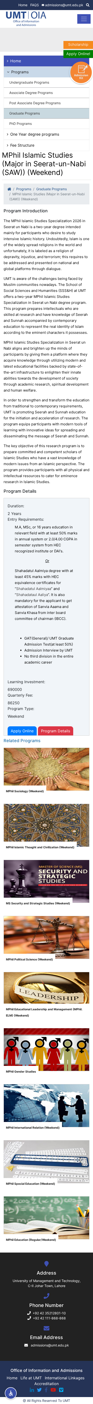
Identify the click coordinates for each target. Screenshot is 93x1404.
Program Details (55, 730)
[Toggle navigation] (84, 19)
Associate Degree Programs (31, 93)
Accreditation (46, 1383)
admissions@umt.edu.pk (64, 5)
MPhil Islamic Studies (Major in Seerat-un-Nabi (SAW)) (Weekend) (47, 196)
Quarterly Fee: (20, 695)
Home (22, 5)
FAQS (34, 5)
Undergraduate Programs (29, 82)
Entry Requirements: (26, 519)
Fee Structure (22, 145)
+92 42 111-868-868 (49, 1318)
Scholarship (78, 44)
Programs (20, 71)
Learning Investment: (26, 681)
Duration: (16, 505)
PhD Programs (20, 123)
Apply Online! (78, 53)
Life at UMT (31, 1377)
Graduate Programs (24, 113)
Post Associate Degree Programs (35, 103)
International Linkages (64, 1377)
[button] (11, 1393)
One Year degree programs (34, 134)
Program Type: (21, 708)
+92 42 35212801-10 (49, 1313)
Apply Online (22, 730)
